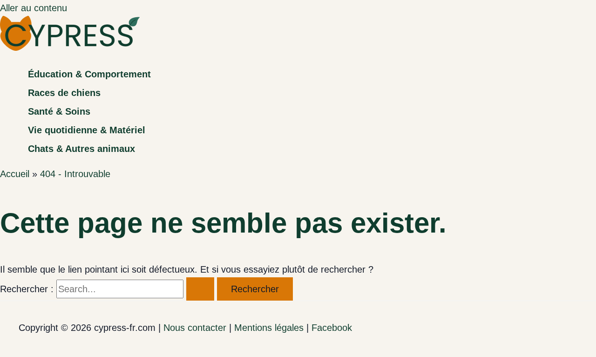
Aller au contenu (33, 8)
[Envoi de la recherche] (200, 289)
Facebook (332, 328)
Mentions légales (269, 328)
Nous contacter (194, 328)
